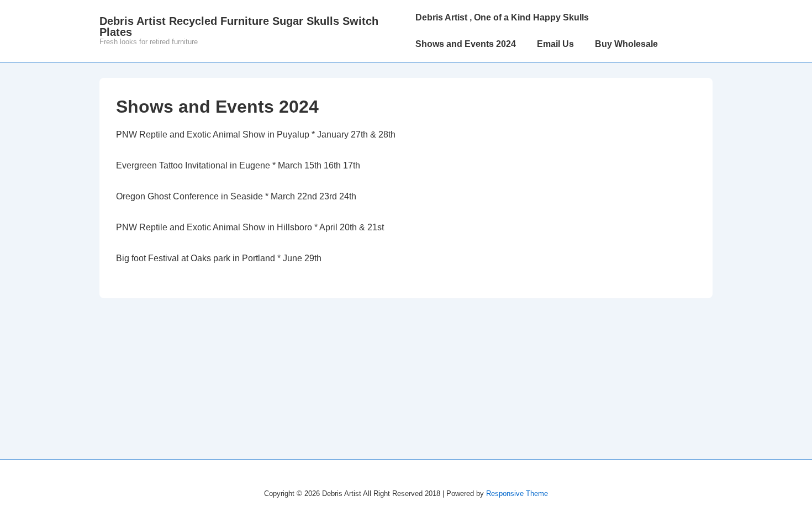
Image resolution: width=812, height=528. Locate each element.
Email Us (555, 44)
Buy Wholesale (626, 44)
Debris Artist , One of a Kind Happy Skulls (502, 17)
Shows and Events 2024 (465, 44)
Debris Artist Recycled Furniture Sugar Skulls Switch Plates (238, 26)
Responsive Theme (517, 493)
